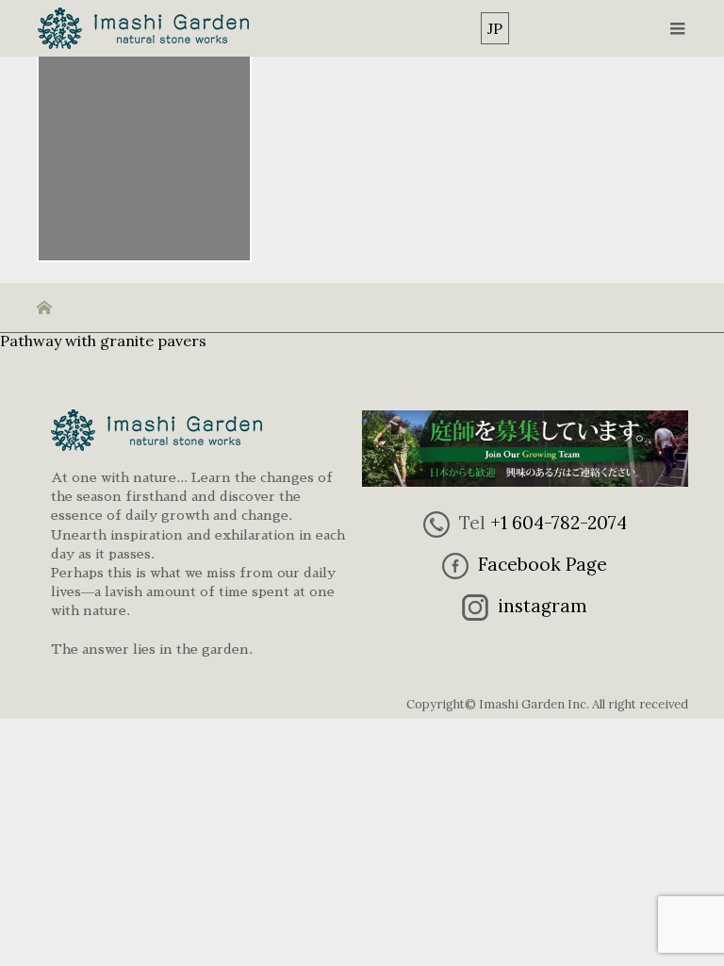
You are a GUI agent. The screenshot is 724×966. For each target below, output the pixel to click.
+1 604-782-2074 (558, 522)
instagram (542, 605)
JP (494, 28)
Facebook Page (542, 564)
